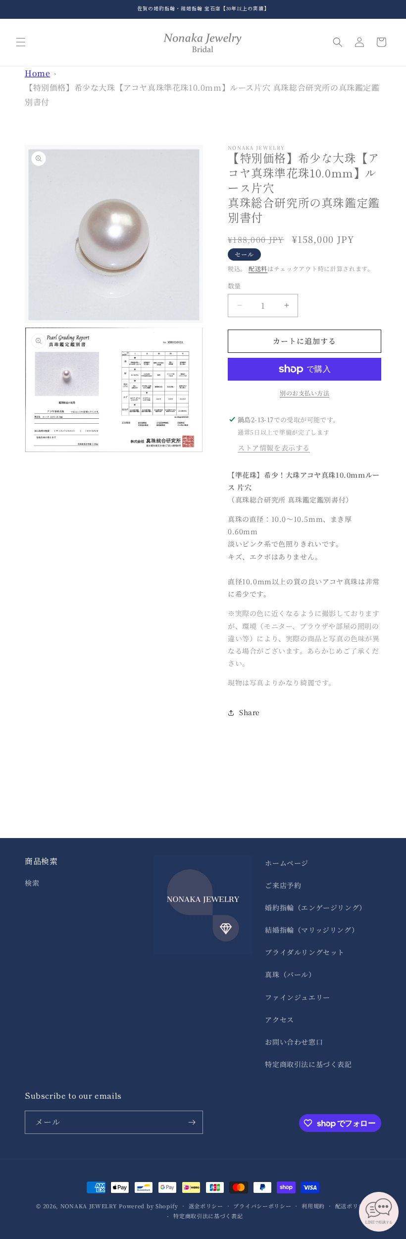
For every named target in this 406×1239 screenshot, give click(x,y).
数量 (234, 285)
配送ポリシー (352, 1206)
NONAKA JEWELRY (88, 1206)
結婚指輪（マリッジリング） (311, 930)
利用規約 (313, 1206)
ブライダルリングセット (305, 952)
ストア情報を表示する (274, 447)
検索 (32, 883)
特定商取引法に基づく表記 (308, 1064)
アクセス (279, 1019)
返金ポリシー (206, 1206)
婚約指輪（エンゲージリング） (315, 907)
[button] (21, 42)
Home (37, 73)
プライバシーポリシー (262, 1206)
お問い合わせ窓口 (294, 1042)
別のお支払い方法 (304, 393)
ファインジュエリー (297, 997)
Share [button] (249, 712)
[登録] (192, 1122)
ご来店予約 (283, 885)
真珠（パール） (290, 974)
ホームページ (286, 863)
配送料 (258, 268)
